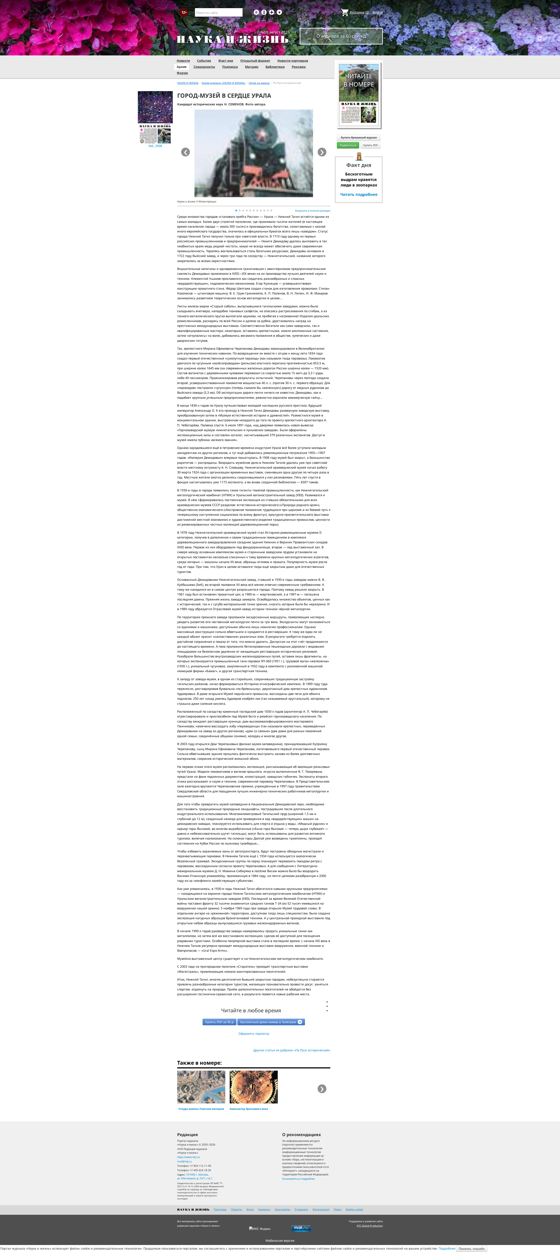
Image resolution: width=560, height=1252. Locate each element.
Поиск (337, 1209)
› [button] (322, 152)
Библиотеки (275, 67)
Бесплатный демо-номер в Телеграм (268, 1022)
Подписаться (348, 145)
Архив (181, 67)
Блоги (250, 1209)
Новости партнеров (292, 60)
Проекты (236, 1209)
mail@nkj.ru (184, 1161)
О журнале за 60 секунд (341, 36)
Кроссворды (282, 1209)
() (359, 12)
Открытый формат (255, 60)
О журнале (301, 1209)
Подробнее (447, 1248)
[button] (236, 210)
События (204, 60)
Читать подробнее (359, 194)
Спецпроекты (204, 67)
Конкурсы (264, 1209)
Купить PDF (370, 145)
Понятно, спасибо (472, 1248)
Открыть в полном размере (312, 211)
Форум (182, 73)
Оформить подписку (253, 1033)
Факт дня (225, 60)
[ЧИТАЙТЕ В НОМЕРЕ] (359, 51)
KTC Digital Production (370, 1225)
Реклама (299, 67)
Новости (183, 60)
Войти (378, 12)
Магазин (251, 67)
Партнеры (220, 1209)
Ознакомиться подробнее (298, 1179)
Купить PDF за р (219, 1022)
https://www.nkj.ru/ (188, 1157)
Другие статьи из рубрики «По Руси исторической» (291, 1050)
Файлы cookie (354, 1209)
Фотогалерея (321, 1209)
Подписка (230, 67)
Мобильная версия (280, 1240)
